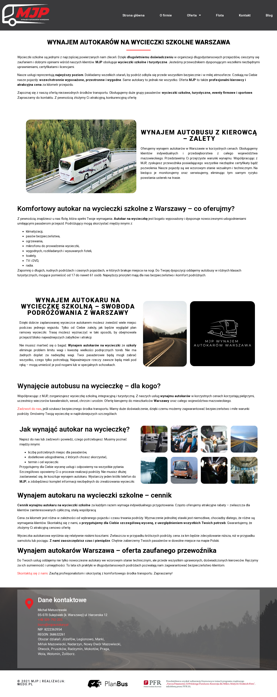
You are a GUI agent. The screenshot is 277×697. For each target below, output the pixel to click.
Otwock (43, 649)
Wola (41, 654)
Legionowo (85, 639)
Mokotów (91, 649)
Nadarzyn (75, 644)
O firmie (166, 15)
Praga (104, 649)
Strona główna (133, 15)
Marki (99, 639)
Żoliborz (68, 654)
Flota (220, 15)
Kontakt (245, 15)
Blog (269, 15)
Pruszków (58, 649)
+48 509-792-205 (50, 620)
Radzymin (75, 649)
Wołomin (53, 654)
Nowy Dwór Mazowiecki (102, 644)
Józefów (68, 639)
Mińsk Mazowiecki (52, 644)
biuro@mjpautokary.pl (53, 625)
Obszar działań (49, 639)
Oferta (192, 15)
